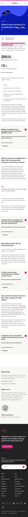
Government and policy (19, 491)
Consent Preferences (13, 513)
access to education (15, 312)
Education (3, 483)
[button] (20, 27)
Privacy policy (4, 513)
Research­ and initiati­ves (20, 486)
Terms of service (21, 511)
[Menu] (2, 3)
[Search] (25, 3)
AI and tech (17, 495)
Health (2, 493)
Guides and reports (19, 479)
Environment (4, 486)
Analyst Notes (17, 483)
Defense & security (5, 479)
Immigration (3, 491)
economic (15, 307)
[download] (26, 130)
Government (3, 488)
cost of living (22, 305)
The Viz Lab (17, 481)
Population (3, 495)
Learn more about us (7, 446)
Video (16, 476)
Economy (3, 21)
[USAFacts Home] (14, 3)
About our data (18, 488)
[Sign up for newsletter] (24, 467)
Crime (2, 476)
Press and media (18, 493)
